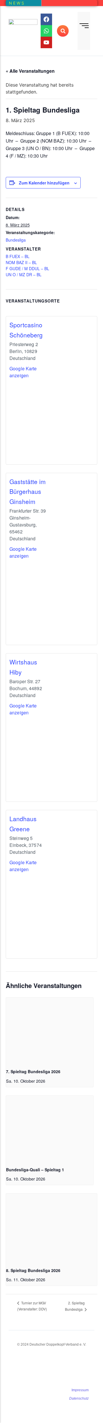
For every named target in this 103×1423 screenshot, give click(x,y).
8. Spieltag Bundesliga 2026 (33, 1270)
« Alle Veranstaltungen (30, 71)
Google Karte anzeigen (23, 372)
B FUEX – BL (17, 256)
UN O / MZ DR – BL (23, 274)
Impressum (80, 1390)
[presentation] (49, 1031)
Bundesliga (16, 240)
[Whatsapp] (46, 31)
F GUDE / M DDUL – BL (27, 268)
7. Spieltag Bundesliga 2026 (33, 1071)
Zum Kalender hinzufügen (44, 183)
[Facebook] (46, 19)
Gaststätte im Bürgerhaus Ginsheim (27, 491)
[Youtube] (46, 42)
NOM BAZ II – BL (21, 262)
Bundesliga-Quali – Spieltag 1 (35, 1169)
